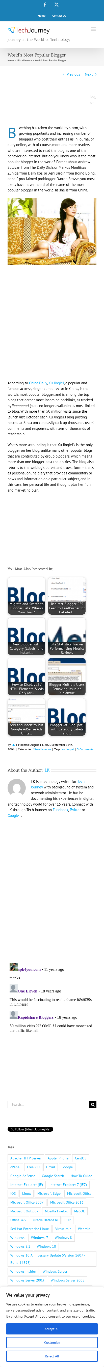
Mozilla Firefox (56, 1211)
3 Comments (85, 749)
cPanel (15, 1167)
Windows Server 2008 (68, 1280)
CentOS (80, 1158)
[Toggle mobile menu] (93, 29)
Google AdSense (22, 1176)
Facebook (60, 809)
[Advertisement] (48, 108)
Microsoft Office (79, 1193)
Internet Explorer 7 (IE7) (68, 1184)
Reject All (52, 1356)
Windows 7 (39, 1237)
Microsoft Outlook (24, 1211)
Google (67, 1167)
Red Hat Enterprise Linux (29, 1229)
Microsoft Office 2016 (67, 1202)
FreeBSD (33, 1167)
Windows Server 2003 (27, 1280)
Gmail (50, 1167)
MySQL (79, 1211)
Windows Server (55, 1271)
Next (89, 74)
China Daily (38, 383)
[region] (52, 1327)
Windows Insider (23, 1271)
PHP (67, 1220)
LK (13, 745)
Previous (73, 74)
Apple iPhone (58, 1158)
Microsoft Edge (49, 1193)
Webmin (84, 1229)
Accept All (52, 1329)
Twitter (75, 809)
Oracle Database (45, 1220)
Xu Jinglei (56, 383)
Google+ (14, 815)
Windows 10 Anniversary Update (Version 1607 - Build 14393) (47, 1259)
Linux (26, 1193)
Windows (17, 1237)
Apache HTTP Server (25, 1158)
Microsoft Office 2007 (27, 1202)
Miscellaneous (42, 749)
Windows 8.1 (20, 1246)
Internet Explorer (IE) (26, 1184)
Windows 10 (46, 1246)
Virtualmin (63, 1229)
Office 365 (18, 1220)
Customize (52, 1342)
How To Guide (81, 1176)
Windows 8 (63, 1237)
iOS (13, 1193)
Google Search (53, 1176)
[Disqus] (52, 887)
